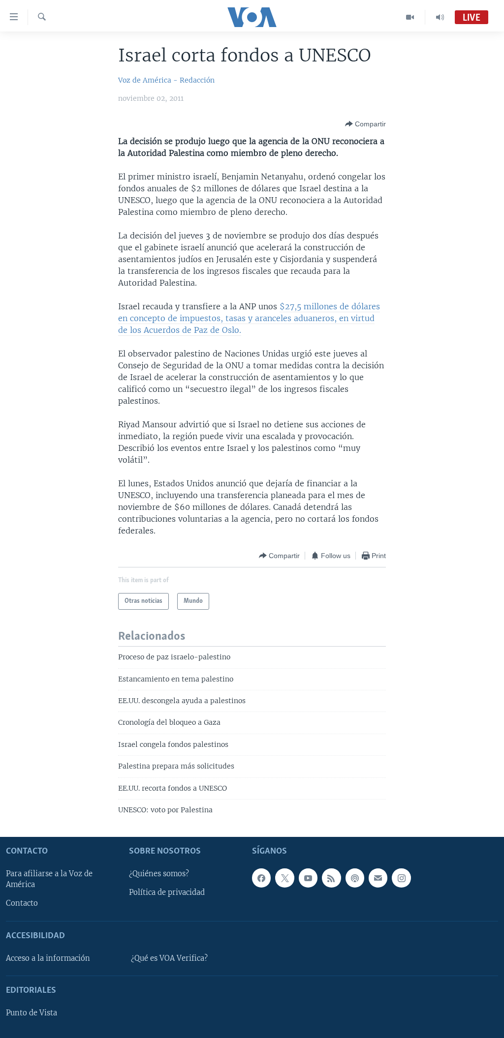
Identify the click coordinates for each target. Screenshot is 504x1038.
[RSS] (331, 877)
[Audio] (440, 17)
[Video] (410, 17)
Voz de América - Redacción (166, 80)
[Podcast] (355, 877)
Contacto (22, 903)
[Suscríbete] (378, 877)
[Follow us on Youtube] (308, 877)
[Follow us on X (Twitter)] (284, 877)
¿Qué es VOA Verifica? (169, 957)
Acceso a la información (48, 957)
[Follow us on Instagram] (401, 877)
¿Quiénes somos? (159, 873)
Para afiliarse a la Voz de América (49, 879)
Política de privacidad (167, 892)
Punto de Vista (31, 1012)
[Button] (365, 124)
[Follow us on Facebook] (261, 877)
